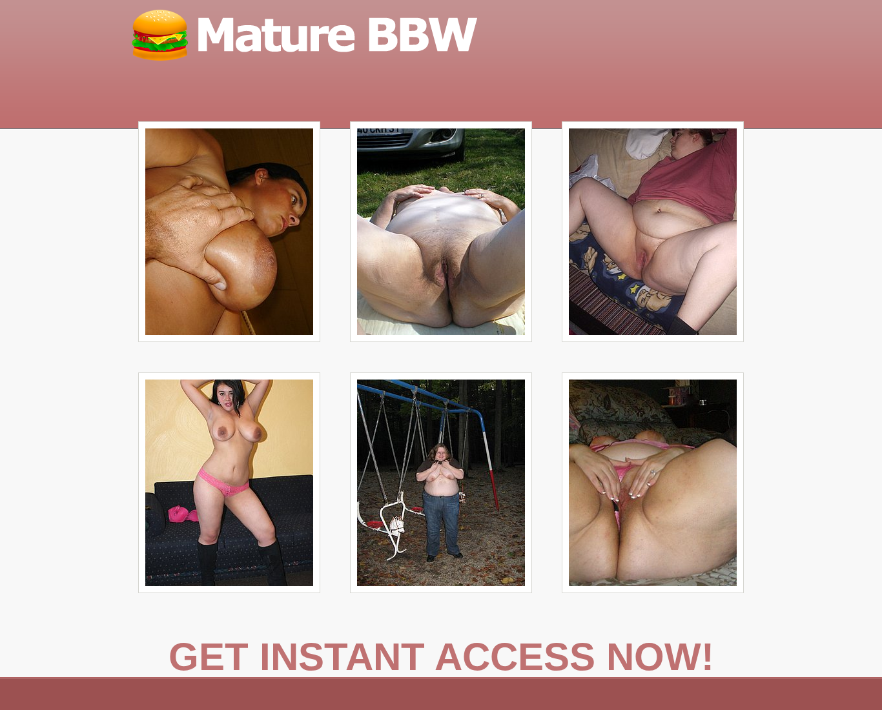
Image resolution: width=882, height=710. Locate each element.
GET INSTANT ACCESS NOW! (441, 656)
